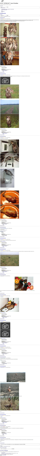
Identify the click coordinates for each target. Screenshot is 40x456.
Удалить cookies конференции (8, 453)
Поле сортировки (13, 444)
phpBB (5, 454)
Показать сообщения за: (4, 444)
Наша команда (3, 453)
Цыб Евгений (4, 228)
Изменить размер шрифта (4, 9)
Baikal (4, 426)
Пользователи (3, 11)
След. (1, 444)
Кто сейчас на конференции (4, 450)
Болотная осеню (3, 13)
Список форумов (3, 452)
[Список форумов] (2, 1)
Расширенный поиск (3, 7)
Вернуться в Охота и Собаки (3, 447)
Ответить (1, 14)
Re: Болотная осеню (3, 73)
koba (0, 66)
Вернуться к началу (2, 225)
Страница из (5, 16)
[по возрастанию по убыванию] (22, 444)
